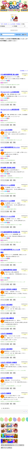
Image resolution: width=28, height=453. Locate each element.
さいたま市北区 (11, 24)
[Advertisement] (14, 56)
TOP (2, 24)
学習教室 (18, 24)
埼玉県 (5, 24)
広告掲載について (24, 70)
